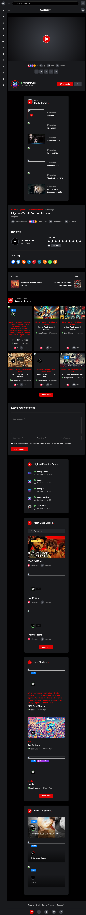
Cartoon (30, 742)
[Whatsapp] (50, 262)
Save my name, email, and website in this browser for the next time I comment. (43, 443)
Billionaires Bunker (38, 858)
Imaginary (51, 115)
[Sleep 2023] (36, 127)
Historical (13, 330)
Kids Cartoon (34, 745)
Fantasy (24, 328)
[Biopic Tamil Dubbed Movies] (20, 360)
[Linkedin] (29, 262)
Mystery (22, 210)
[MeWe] (39, 262)
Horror (20, 330)
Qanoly (45, 9)
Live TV (30, 781)
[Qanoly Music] (15, 84)
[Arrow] (46, 876)
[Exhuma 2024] (36, 152)
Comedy (20, 324)
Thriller (29, 335)
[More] (55, 262)
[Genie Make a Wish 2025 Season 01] (46, 827)
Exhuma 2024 (52, 153)
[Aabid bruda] (30, 507)
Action (11, 322)
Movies (14, 210)
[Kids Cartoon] (46, 727)
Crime (27, 324)
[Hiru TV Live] (46, 583)
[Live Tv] (46, 767)
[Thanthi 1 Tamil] (46, 620)
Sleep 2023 (51, 128)
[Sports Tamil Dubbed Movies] (46, 312)
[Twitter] (18, 262)
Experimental (15, 328)
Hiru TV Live (33, 598)
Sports (22, 335)
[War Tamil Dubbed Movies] (72, 360)
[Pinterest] (34, 262)
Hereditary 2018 (53, 141)
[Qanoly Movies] (30, 499)
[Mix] (45, 262)
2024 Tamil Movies (20, 340)
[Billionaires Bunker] (46, 851)
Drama (24, 326)
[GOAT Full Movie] (46, 547)
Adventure (19, 322)
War (21, 337)
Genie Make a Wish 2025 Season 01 (45, 834)
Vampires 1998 (53, 166)
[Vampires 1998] (36, 164)
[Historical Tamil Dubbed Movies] (46, 360)
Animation (27, 322)
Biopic (13, 324)
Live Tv (31, 784)
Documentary (16, 326)
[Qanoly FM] (30, 490)
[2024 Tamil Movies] (20, 313)
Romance (20, 332)
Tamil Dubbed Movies (35, 210)
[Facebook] (13, 262)
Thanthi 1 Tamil (35, 635)
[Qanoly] (30, 482)
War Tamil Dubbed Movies (72, 374)
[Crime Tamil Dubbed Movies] (72, 312)
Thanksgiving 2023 (55, 178)
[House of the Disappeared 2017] (36, 189)
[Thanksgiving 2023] (36, 177)
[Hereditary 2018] (36, 139)
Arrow (33, 883)
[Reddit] (24, 262)
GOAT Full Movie (35, 561)
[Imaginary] (36, 113)
